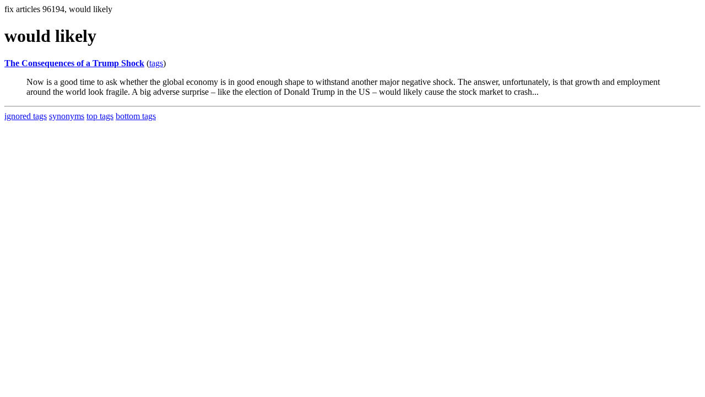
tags (156, 63)
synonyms (66, 116)
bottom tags (136, 116)
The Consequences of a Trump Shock (74, 63)
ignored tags (25, 116)
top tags (99, 116)
